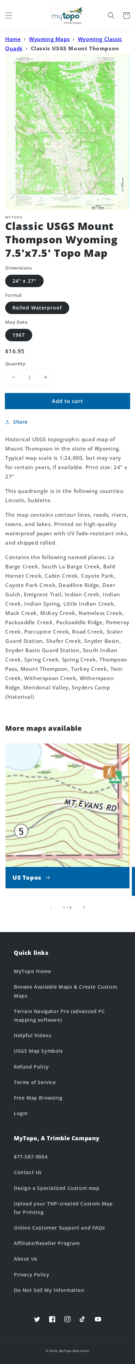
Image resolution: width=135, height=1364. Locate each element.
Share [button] (20, 421)
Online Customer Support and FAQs (59, 1227)
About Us (25, 1258)
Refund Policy (31, 1066)
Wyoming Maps (49, 39)
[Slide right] (83, 907)
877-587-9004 (30, 1156)
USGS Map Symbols (38, 1051)
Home (13, 39)
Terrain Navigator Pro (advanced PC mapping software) (59, 1015)
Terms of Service (35, 1082)
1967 (18, 335)
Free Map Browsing (38, 1097)
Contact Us (28, 1172)
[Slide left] (51, 907)
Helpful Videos (32, 1035)
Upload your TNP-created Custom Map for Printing (63, 1207)
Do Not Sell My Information (49, 1290)
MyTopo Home (32, 971)
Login (21, 1113)
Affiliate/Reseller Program (47, 1243)
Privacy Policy (31, 1274)
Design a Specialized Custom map (57, 1188)
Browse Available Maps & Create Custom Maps (65, 991)
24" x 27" (24, 280)
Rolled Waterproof (37, 307)
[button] (8, 15)
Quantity (15, 364)
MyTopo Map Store (74, 1351)
